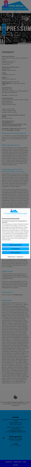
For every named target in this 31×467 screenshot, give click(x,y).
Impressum (20, 257)
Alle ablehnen (15, 249)
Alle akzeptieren (15, 252)
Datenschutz (11, 257)
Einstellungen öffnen (15, 245)
